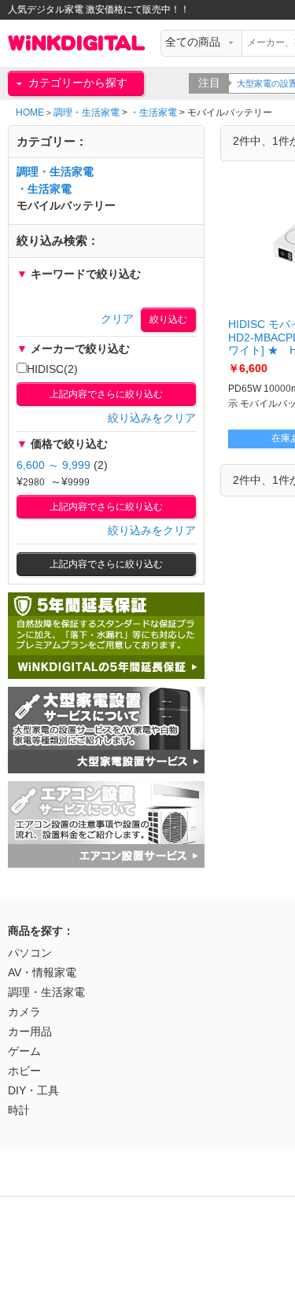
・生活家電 (153, 112)
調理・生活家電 (86, 112)
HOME (30, 112)
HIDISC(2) (52, 369)
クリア (117, 319)
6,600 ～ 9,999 (53, 465)
